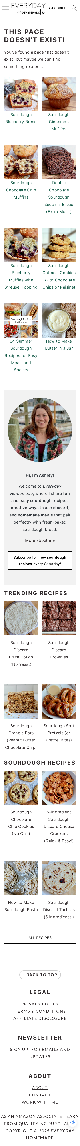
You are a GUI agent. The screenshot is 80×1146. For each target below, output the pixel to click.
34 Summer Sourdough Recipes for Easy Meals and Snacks (21, 355)
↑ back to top (40, 974)
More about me (40, 540)
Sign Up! (20, 1049)
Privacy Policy (40, 1003)
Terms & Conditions (40, 1011)
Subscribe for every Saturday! (40, 560)
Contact (40, 1094)
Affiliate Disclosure (40, 1018)
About (40, 1087)
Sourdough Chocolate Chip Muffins (21, 189)
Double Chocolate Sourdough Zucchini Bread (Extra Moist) (59, 197)
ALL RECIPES (40, 937)
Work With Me (40, 1102)
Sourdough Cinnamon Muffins (59, 121)
